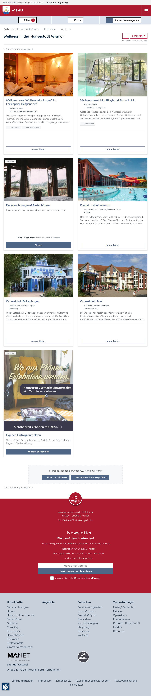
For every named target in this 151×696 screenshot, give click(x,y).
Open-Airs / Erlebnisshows (121, 617)
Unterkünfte (15, 602)
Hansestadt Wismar (28, 29)
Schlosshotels (15, 643)
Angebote (48, 602)
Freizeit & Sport (87, 615)
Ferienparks (14, 631)
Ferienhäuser (15, 619)
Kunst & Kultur (86, 611)
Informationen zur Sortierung (134, 40)
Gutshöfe (12, 623)
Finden (38, 245)
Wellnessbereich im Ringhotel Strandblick (107, 100)
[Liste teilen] (125, 36)
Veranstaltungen (123, 602)
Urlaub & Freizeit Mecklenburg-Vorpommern (34, 669)
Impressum (44, 680)
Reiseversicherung (126, 680)
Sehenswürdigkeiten (90, 607)
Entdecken (50, 29)
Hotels (11, 611)
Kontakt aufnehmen (38, 451)
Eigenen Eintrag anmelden (23, 435)
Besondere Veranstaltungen (88, 621)
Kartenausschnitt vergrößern (91, 477)
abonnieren (75, 571)
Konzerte (118, 631)
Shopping (83, 627)
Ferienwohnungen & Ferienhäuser (28, 205)
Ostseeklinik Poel (91, 301)
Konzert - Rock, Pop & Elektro (126, 625)
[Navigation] (146, 10)
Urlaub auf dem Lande (21, 615)
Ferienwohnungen (18, 607)
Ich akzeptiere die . (77, 578)
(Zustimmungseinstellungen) (93, 680)
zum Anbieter (38, 149)
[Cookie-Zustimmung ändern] (5, 686)
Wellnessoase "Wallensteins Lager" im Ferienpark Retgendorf (31, 102)
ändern (56, 237)
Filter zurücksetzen (57, 477)
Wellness (83, 635)
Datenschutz (63, 680)
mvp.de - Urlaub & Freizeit (75, 515)
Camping (12, 627)
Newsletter (76, 684)
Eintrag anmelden (22, 680)
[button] (18, 11)
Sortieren (137, 35)
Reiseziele (84, 631)
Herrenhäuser (15, 635)
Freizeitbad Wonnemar (95, 205)
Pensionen (13, 639)
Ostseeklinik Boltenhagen (23, 301)
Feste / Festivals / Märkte (124, 609)
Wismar (57, 2)
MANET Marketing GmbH (79, 520)
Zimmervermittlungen (20, 647)
